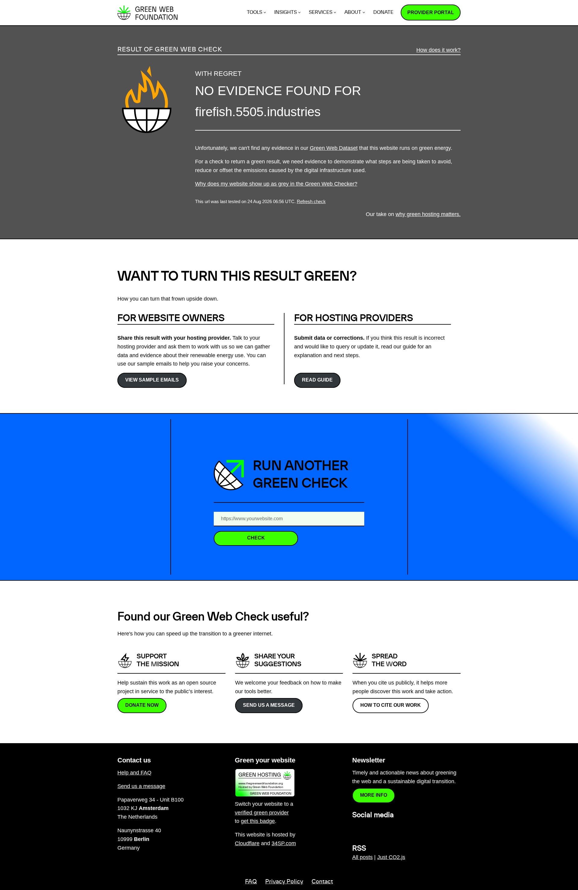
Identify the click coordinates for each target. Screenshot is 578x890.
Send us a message (269, 705)
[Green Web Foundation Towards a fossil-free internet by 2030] (147, 12)
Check (256, 537)
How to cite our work (390, 705)
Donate (383, 12)
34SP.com (284, 843)
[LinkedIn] (355, 828)
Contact (322, 882)
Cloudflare (247, 843)
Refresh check (311, 201)
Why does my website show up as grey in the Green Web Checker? (276, 184)
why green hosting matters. (428, 214)
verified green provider (262, 813)
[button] (265, 12)
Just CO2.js (391, 857)
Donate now (142, 705)
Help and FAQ (134, 773)
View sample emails (152, 379)
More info (373, 795)
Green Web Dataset (334, 148)
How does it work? (438, 50)
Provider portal (430, 12)
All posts (362, 857)
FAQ (251, 882)
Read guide (317, 379)
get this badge (258, 821)
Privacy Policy (284, 882)
